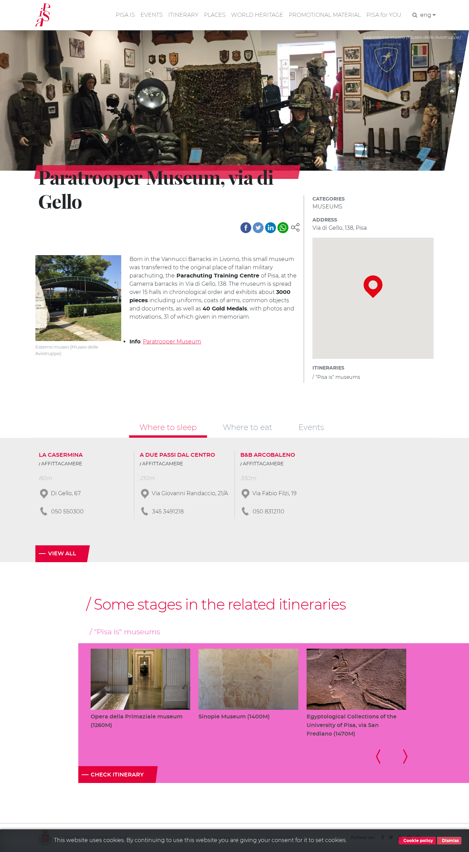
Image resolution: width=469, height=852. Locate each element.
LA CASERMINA (61, 455)
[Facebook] (245, 227)
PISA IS (125, 15)
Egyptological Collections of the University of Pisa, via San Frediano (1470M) (352, 725)
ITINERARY (183, 15)
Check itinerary (117, 774)
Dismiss (450, 841)
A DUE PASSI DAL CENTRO (177, 455)
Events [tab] (311, 427)
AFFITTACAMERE (61, 464)
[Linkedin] (270, 227)
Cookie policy (417, 841)
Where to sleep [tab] (168, 427)
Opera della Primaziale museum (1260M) (137, 721)
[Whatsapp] (282, 227)
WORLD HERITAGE (257, 15)
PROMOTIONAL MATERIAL (325, 15)
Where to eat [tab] (247, 427)
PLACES (215, 15)
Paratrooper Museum (172, 341)
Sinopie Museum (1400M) (234, 716)
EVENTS (151, 15)
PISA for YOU (383, 15)
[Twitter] (258, 227)
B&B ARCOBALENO (267, 455)
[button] (295, 227)
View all (62, 553)
